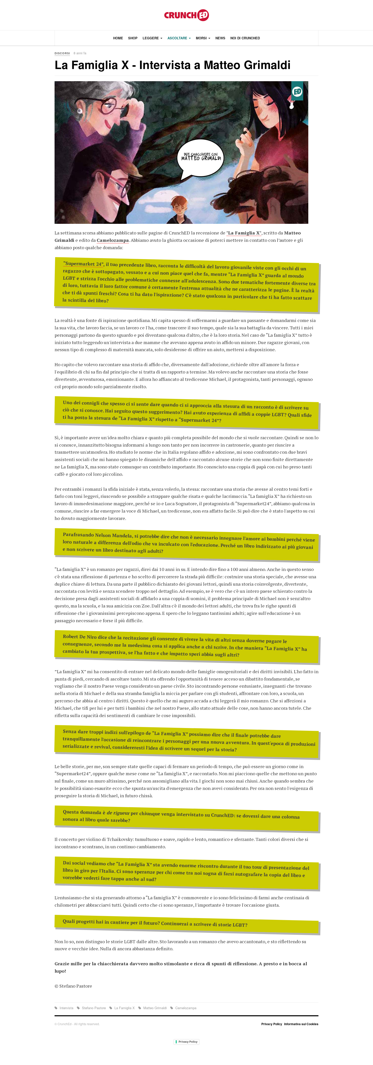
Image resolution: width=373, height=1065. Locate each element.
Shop (133, 38)
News (220, 38)
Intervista (66, 1007)
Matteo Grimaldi (155, 1007)
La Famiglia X (124, 1007)
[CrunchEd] (186, 15)
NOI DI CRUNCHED (245, 38)
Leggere (151, 38)
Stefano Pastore (94, 1007)
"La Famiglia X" (243, 233)
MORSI (202, 38)
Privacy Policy (271, 1024)
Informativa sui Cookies (301, 1024)
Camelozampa (113, 240)
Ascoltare (177, 38)
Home (118, 38)
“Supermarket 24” (83, 263)
